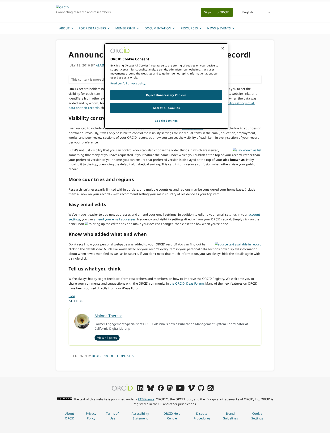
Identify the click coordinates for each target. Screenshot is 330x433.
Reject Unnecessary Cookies (166, 95)
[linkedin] (140, 390)
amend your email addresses (115, 219)
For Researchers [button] (92, 28)
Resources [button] (189, 28)
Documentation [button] (158, 28)
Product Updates (118, 356)
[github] (201, 390)
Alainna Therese (108, 315)
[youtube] (180, 390)
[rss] (210, 390)
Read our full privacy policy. (128, 83)
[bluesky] (150, 390)
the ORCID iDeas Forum (187, 283)
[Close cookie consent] (222, 48)
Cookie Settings (257, 415)
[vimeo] (191, 390)
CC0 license (146, 399)
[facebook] (161, 390)
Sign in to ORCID (217, 12)
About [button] (64, 28)
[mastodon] (170, 390)
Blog (72, 296)
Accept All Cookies (166, 108)
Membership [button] (125, 28)
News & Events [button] (219, 28)
